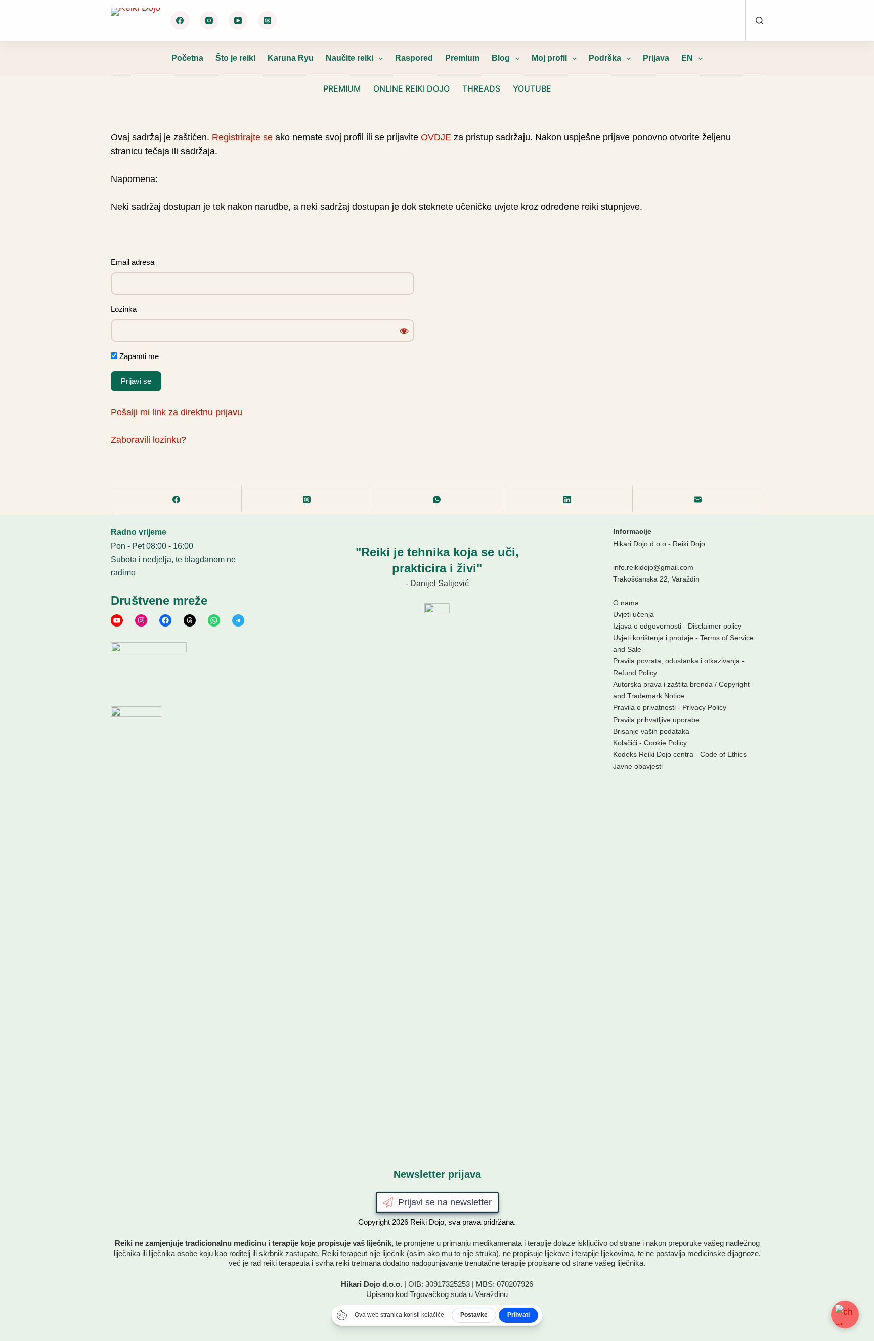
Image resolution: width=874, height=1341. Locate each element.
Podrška (605, 58)
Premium (462, 58)
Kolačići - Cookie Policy (650, 743)
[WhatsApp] (437, 499)
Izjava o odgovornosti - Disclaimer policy (677, 626)
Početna (187, 58)
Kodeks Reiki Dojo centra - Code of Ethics (680, 754)
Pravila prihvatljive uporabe (656, 720)
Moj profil (549, 58)
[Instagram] (209, 20)
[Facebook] (180, 20)
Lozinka (124, 309)
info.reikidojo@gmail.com (653, 567)
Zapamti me (138, 356)
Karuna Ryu (291, 58)
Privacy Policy (704, 707)
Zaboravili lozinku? (148, 440)
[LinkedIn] (567, 499)
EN (687, 58)
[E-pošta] (698, 499)
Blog (501, 58)
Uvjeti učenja (633, 614)
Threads (481, 88)
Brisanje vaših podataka (651, 731)
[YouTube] (238, 20)
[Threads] (267, 20)
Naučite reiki (349, 58)
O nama (626, 603)
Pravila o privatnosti (644, 707)
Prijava (656, 58)
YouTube (532, 88)
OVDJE (436, 137)
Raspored (414, 58)
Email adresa (132, 262)
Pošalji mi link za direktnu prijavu (176, 412)
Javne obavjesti (638, 766)
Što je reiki (235, 58)
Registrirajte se (242, 137)
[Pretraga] (759, 20)
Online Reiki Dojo (411, 88)
